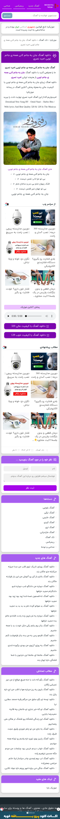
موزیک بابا (52, 787)
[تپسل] (1, 809)
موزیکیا (53, 40)
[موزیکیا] (51, 6)
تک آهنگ (43, 40)
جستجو (7, 15)
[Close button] (58, 809)
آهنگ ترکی (49, 512)
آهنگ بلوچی (48, 507)
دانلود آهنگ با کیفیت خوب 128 (28, 335)
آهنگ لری (49, 527)
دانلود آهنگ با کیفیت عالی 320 (28, 326)
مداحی (7, 6)
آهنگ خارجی (48, 517)
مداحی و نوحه (47, 547)
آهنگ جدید (33, 6)
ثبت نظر (30, 488)
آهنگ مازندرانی (47, 532)
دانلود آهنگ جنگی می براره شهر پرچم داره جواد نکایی (29, 768)
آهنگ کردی (49, 522)
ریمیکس (19, 6)
